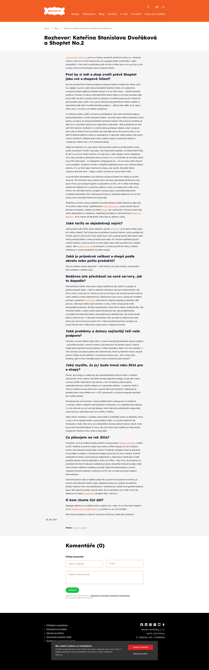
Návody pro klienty (55, 633)
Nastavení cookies (140, 653)
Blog (101, 14)
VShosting (89, 300)
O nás (124, 14)
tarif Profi (114, 229)
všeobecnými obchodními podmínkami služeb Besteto (110, 596)
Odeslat (72, 590)
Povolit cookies (140, 647)
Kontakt (136, 14)
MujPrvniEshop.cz (111, 206)
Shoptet (84, 528)
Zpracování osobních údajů (58, 637)
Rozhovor (76, 528)
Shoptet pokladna (127, 443)
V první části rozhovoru (76, 57)
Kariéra (112, 14)
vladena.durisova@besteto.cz (85, 509)
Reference (89, 14)
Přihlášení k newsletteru (57, 625)
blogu (104, 210)
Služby (75, 14)
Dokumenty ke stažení (56, 629)
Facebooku (89, 493)
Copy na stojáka (155, 14)
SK (163, 7)
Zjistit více (59, 655)
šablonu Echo (84, 246)
